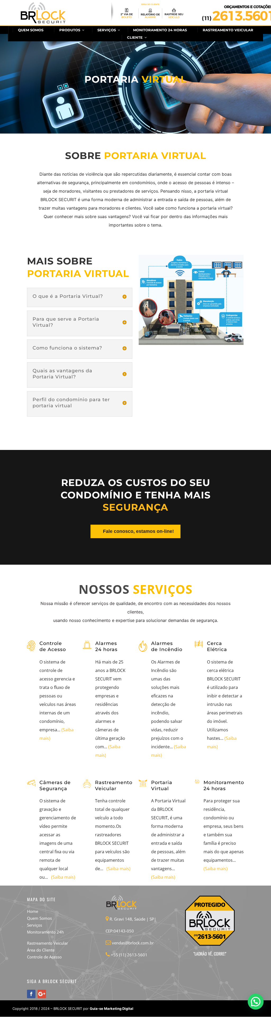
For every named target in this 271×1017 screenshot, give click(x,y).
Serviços (34, 925)
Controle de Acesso (44, 956)
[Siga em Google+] (42, 994)
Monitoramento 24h (45, 932)
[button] (256, 1002)
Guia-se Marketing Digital (111, 1008)
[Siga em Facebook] (31, 994)
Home (32, 911)
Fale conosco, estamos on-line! (138, 531)
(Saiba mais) (63, 877)
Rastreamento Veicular (47, 943)
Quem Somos (39, 918)
